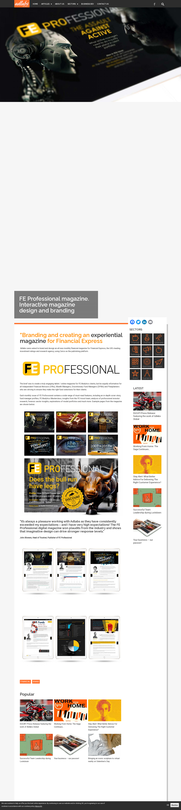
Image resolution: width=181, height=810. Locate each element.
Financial (25, 681)
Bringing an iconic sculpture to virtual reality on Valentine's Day (104, 760)
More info (38, 806)
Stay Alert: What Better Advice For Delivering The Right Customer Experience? (102, 727)
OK (168, 805)
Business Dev (87, 4)
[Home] (22, 3)
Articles (45, 4)
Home (35, 4)
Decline (175, 805)
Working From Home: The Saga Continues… (67, 725)
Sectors (72, 4)
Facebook (155, 4)
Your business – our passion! (66, 758)
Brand (36, 681)
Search (163, 4)
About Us (59, 4)
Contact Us (103, 4)
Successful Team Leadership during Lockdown (35, 760)
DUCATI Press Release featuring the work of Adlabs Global (35, 725)
